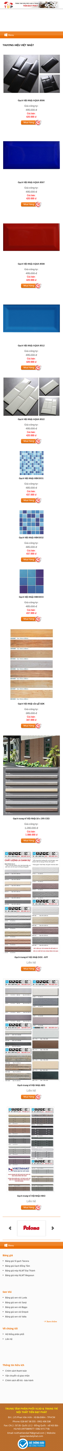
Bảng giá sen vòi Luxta (16, 1297)
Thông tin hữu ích (13, 1365)
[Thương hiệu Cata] (31, 1228)
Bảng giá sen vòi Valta (15, 1316)
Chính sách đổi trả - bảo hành (19, 1380)
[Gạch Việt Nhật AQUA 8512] (31, 318)
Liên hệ (8, 1339)
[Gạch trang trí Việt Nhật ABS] (31, 1030)
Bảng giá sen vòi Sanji (16, 1302)
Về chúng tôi (10, 1328)
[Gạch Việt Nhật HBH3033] (31, 581)
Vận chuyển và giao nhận (17, 1376)
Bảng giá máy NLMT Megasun (19, 1275)
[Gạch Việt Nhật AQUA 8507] (31, 155)
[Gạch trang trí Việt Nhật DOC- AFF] (31, 902)
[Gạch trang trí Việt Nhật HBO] (31, 1149)
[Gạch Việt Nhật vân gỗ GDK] (31, 664)
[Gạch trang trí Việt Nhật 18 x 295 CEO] (31, 775)
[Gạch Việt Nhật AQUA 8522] (31, 396)
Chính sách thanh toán (16, 1371)
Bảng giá (8, 1255)
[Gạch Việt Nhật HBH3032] (31, 522)
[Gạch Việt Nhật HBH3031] (31, 462)
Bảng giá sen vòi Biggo (16, 1307)
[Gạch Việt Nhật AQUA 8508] (31, 237)
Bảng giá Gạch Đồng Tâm (17, 1266)
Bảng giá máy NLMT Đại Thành (20, 1270)
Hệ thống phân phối (14, 1334)
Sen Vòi (7, 1292)
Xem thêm (52, 1321)
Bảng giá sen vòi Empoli (16, 1312)
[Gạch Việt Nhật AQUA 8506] (31, 73)
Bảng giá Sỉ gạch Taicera (17, 1261)
